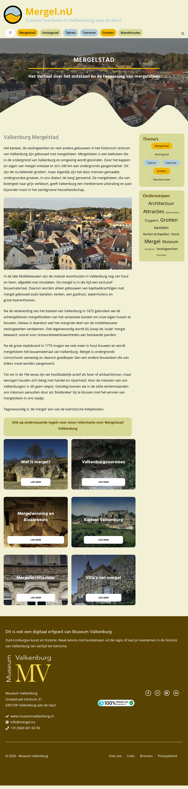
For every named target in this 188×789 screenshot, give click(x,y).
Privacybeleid (167, 756)
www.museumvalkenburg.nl (32, 716)
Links (131, 756)
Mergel (152, 241)
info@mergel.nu (22, 722)
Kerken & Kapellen (156, 234)
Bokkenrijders (172, 212)
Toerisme (89, 33)
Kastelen (161, 227)
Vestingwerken (167, 248)
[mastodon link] (166, 693)
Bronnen (146, 756)
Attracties (153, 211)
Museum (170, 241)
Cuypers (151, 220)
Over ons (115, 756)
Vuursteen (161, 255)
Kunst (175, 234)
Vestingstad (50, 33)
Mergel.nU (49, 11)
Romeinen (150, 249)
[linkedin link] (176, 693)
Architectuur (161, 203)
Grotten (108, 33)
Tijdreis (71, 33)
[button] (182, 33)
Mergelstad (27, 33)
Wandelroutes (130, 33)
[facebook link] (148, 693)
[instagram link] (157, 693)
